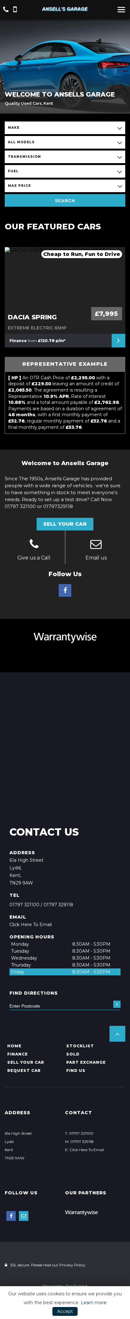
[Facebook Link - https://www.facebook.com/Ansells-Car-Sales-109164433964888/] (65, 590)
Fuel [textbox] (13, 171)
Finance (17, 1054)
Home (14, 1046)
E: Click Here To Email (84, 1149)
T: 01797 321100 (79, 1133)
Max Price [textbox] (19, 186)
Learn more (94, 1302)
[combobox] (65, 127)
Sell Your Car (65, 524)
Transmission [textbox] (24, 157)
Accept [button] (65, 1311)
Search (65, 200)
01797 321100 (24, 905)
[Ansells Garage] (65, 9)
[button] (117, 1034)
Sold (73, 1054)
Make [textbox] (14, 128)
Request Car (24, 1070)
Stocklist (80, 1046)
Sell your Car (25, 1062)
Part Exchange (86, 1062)
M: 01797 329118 (79, 1141)
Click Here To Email (30, 924)
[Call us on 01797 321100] (34, 545)
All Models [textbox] (21, 142)
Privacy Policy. (72, 1265)
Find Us (76, 1070)
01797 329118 (58, 905)
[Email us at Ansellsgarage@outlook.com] (96, 545)
